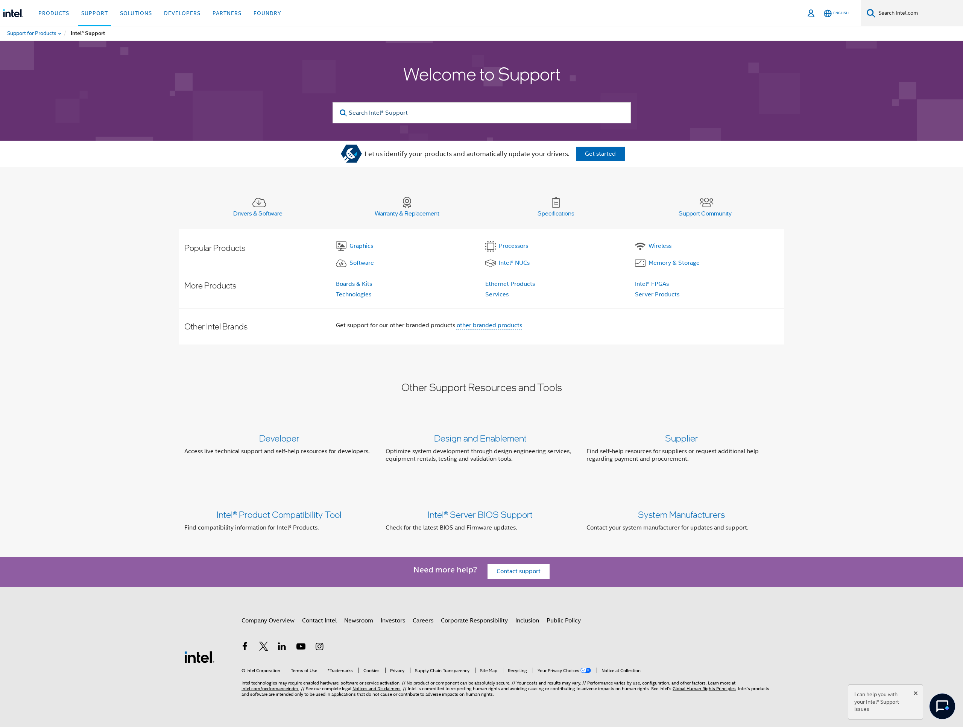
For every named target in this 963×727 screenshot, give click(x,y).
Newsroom (358, 620)
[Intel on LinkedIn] (282, 647)
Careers (423, 620)
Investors (393, 620)
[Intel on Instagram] (319, 647)
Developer (279, 438)
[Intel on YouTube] (301, 647)
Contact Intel (319, 620)
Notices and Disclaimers (376, 688)
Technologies (353, 294)
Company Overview (268, 620)
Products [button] (53, 13)
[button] (481, 450)
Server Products (657, 294)
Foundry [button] (267, 13)
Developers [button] (182, 13)
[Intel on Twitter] (263, 647)
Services (497, 294)
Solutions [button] (136, 13)
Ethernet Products (510, 284)
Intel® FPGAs (652, 284)
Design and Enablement (480, 438)
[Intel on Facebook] (244, 647)
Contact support (519, 571)
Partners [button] (227, 13)
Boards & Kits (354, 284)
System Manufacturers (681, 514)
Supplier (681, 438)
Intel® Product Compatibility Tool (279, 514)
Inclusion (527, 620)
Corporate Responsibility (474, 620)
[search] (344, 113)
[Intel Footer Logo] (199, 656)
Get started (600, 154)
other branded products (489, 325)
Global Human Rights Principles (704, 688)
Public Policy (564, 620)
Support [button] (94, 13)
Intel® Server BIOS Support (480, 514)
